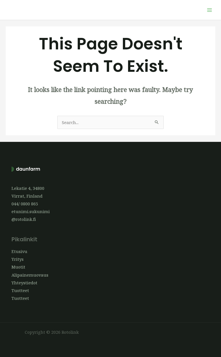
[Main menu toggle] (209, 10)
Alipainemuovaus (30, 275)
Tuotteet (20, 290)
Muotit (18, 267)
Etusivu (19, 251)
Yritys (18, 259)
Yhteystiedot (24, 282)
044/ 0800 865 (25, 204)
